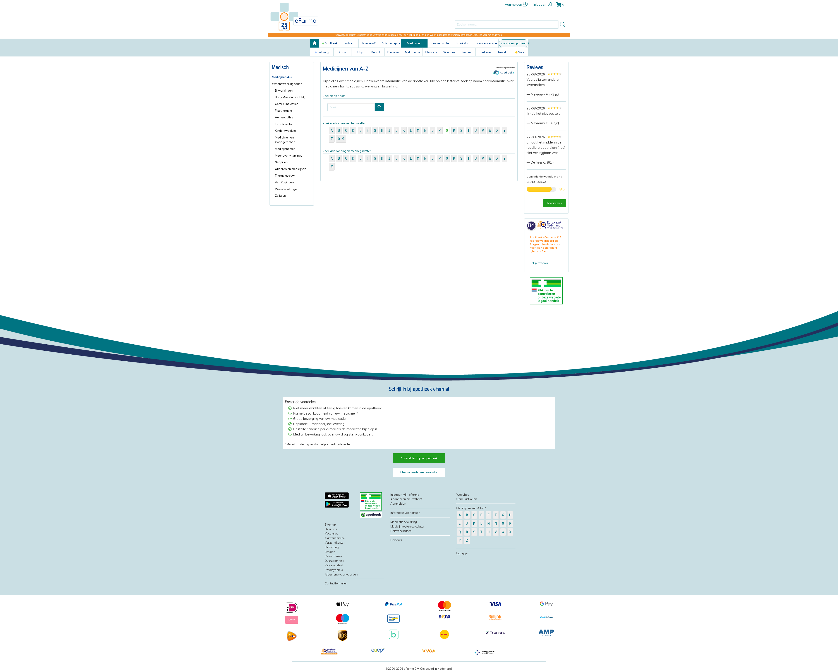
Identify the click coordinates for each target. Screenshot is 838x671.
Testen (466, 52)
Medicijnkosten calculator (407, 526)
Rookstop (463, 43)
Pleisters (431, 52)
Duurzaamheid (334, 560)
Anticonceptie (391, 43)
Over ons (331, 529)
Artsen (349, 43)
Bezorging (332, 547)
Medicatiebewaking (403, 522)
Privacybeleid (334, 570)
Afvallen (367, 43)
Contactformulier (336, 583)
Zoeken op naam (334, 95)
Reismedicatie (440, 43)
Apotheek (331, 43)
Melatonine (412, 52)
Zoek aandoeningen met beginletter (414, 159)
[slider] (555, 73)
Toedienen (485, 52)
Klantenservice (487, 43)
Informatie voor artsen (405, 512)
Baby (359, 52)
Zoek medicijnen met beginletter (414, 131)
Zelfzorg (323, 52)
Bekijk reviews (539, 263)
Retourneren (333, 556)
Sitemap (330, 524)
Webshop (462, 494)
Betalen (330, 551)
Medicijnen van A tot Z (471, 508)
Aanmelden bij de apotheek (419, 458)
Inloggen (539, 4)
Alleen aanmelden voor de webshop (419, 472)
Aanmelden (513, 4)
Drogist (342, 52)
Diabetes (393, 52)
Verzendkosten (335, 542)
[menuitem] (291, 77)
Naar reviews (554, 203)
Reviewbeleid (334, 565)
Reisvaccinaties (401, 531)
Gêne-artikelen (466, 499)
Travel (502, 52)
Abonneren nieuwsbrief (406, 499)
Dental (375, 52)
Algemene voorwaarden (341, 574)
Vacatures (331, 533)
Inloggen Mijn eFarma (404, 494)
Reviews (535, 67)
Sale (521, 52)
